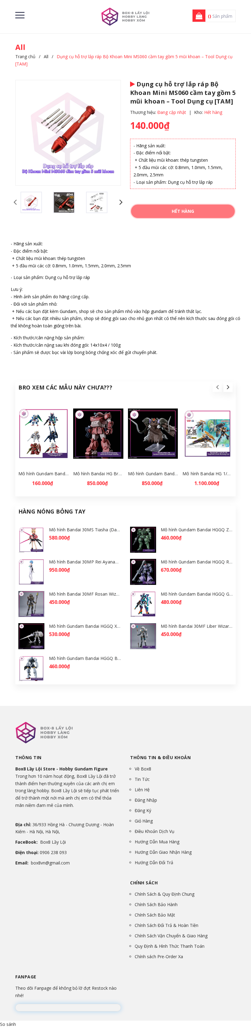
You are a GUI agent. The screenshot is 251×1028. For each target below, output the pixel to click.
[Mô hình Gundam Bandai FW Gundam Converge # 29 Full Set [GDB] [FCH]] (43, 434)
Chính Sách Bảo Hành (156, 904)
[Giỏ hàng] (197, 16)
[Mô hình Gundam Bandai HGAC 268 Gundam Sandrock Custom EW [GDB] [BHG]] (153, 434)
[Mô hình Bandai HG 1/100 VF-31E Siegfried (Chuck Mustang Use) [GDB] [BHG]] (207, 434)
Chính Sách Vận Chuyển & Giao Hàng (171, 936)
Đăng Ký (143, 810)
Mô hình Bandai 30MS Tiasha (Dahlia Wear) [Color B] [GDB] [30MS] (117, 530)
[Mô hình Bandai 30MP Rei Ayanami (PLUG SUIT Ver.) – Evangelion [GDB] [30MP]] (31, 572)
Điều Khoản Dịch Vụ (154, 831)
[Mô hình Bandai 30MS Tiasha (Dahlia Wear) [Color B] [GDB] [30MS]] (31, 540)
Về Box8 (143, 769)
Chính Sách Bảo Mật (155, 915)
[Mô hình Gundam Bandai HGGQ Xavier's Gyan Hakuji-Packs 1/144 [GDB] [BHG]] (31, 636)
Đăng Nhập (146, 800)
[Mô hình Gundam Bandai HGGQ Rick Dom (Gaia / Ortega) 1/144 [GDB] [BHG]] (143, 572)
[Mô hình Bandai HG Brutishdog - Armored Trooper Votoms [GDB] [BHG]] (98, 434)
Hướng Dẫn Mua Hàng (157, 842)
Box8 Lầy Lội (53, 842)
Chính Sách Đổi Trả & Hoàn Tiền (166, 925)
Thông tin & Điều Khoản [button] (160, 757)
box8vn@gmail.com (50, 863)
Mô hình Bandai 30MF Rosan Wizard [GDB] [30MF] (100, 594)
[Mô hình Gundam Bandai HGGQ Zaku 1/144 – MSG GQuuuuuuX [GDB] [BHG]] (143, 540)
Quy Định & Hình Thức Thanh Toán (169, 946)
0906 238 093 (53, 852)
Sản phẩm (220, 16)
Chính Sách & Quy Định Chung (164, 894)
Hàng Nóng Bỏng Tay (51, 511)
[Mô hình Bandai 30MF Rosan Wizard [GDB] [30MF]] (31, 604)
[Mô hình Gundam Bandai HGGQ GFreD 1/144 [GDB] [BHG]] (143, 604)
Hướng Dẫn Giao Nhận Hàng (163, 852)
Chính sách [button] (144, 883)
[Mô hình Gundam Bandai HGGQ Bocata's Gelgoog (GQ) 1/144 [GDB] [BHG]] (31, 668)
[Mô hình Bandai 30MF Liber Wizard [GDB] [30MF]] (143, 636)
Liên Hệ (142, 790)
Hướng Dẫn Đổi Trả (154, 862)
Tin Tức (142, 779)
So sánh (8, 1024)
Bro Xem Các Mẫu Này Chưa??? (65, 387)
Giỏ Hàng (144, 821)
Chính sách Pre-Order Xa (159, 956)
